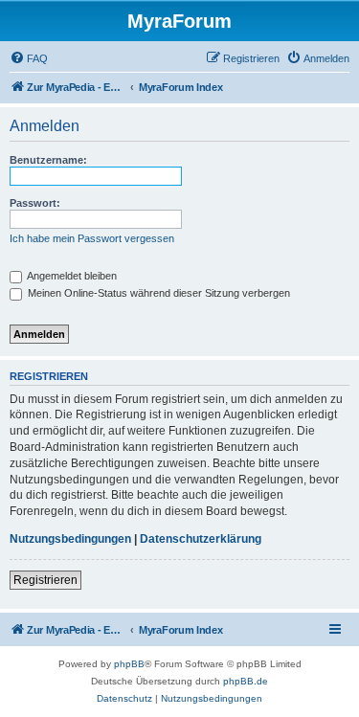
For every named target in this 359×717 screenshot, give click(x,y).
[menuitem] (29, 58)
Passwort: (35, 203)
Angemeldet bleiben (71, 275)
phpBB (129, 664)
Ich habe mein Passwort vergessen (92, 238)
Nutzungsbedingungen (70, 539)
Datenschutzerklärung (200, 539)
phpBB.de (245, 681)
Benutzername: (48, 160)
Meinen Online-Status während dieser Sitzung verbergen (157, 293)
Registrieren (45, 580)
